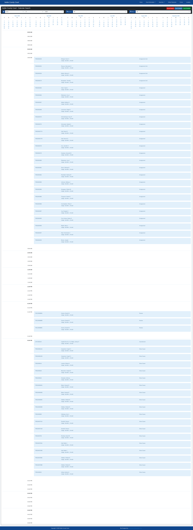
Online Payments (172, 2)
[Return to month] (3, 11)
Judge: (62, 60)
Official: (133, 11)
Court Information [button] (150, 2)
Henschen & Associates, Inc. (135, 528)
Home (141, 2)
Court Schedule (186, 8)
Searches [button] (161, 2)
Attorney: (70, 11)
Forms (181, 2)
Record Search (170, 8)
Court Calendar (178, 8)
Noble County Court (12, 2)
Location (188, 2)
